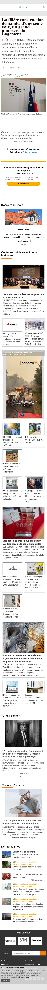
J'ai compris (6, 980)
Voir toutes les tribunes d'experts (23, 838)
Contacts (4, 961)
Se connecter (30, 152)
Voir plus (23, 774)
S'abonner (23, 776)
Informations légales (32, 964)
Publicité (4, 964)
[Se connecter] (44, 7)
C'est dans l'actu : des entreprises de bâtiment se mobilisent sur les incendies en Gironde (17, 352)
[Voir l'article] (42, 353)
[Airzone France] (10, 941)
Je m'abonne (23, 184)
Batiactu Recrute (31, 961)
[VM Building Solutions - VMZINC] (23, 941)
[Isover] (36, 941)
